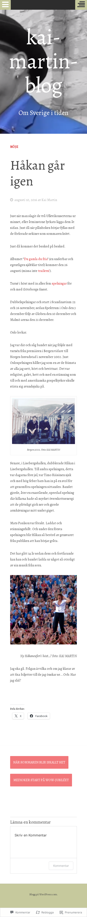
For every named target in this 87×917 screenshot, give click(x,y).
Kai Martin (49, 200)
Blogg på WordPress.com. (43, 894)
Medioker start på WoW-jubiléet (41, 780)
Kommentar (61, 865)
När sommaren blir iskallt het (39, 762)
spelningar (59, 283)
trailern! (44, 271)
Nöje (14, 147)
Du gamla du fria (36, 259)
